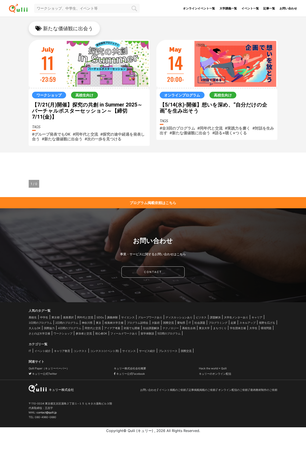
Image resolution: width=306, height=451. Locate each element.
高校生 (33, 317)
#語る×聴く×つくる (229, 133)
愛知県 (181, 322)
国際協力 (49, 328)
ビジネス (201, 317)
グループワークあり (150, 317)
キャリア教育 (62, 351)
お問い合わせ (288, 8)
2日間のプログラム (66, 322)
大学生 (253, 328)
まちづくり (219, 328)
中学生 (44, 317)
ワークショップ (63, 333)
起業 (233, 322)
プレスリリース (168, 351)
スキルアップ (247, 322)
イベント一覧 (250, 8)
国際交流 (168, 322)
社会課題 (199, 322)
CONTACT (153, 272)
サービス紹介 (147, 351)
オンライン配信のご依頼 (233, 389)
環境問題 (266, 328)
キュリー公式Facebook (130, 373)
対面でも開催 (132, 328)
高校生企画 (189, 328)
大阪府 (156, 322)
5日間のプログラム (169, 333)
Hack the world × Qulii (213, 368)
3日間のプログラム (40, 322)
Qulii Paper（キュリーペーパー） (49, 368)
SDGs (100, 317)
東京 (98, 322)
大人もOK (35, 328)
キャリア (257, 317)
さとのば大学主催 (39, 333)
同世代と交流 (93, 328)
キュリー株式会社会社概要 (130, 368)
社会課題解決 (151, 328)
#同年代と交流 (85, 134)
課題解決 (215, 317)
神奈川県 (87, 322)
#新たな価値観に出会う (62, 139)
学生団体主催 (238, 328)
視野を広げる (267, 322)
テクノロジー (171, 328)
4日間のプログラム (69, 328)
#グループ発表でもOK (51, 134)
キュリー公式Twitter (44, 373)
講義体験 (112, 317)
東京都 (56, 317)
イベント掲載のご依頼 (173, 389)
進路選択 (68, 317)
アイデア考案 (112, 328)
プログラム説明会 (137, 322)
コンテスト (80, 351)
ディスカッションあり (179, 317)
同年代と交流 (85, 317)
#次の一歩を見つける (103, 139)
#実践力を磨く (237, 128)
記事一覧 (269, 8)
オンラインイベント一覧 (199, 8)
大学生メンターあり (236, 317)
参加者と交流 (84, 333)
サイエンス (128, 317)
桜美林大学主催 (114, 322)
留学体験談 (147, 333)
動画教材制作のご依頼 (263, 389)
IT (190, 322)
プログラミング (218, 322)
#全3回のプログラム (177, 128)
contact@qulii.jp (47, 412)
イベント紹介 (42, 351)
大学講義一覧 (228, 8)
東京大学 (204, 328)
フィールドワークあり (123, 333)
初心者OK (101, 333)
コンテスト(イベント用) (104, 351)
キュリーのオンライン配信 (215, 373)
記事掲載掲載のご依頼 (202, 389)
